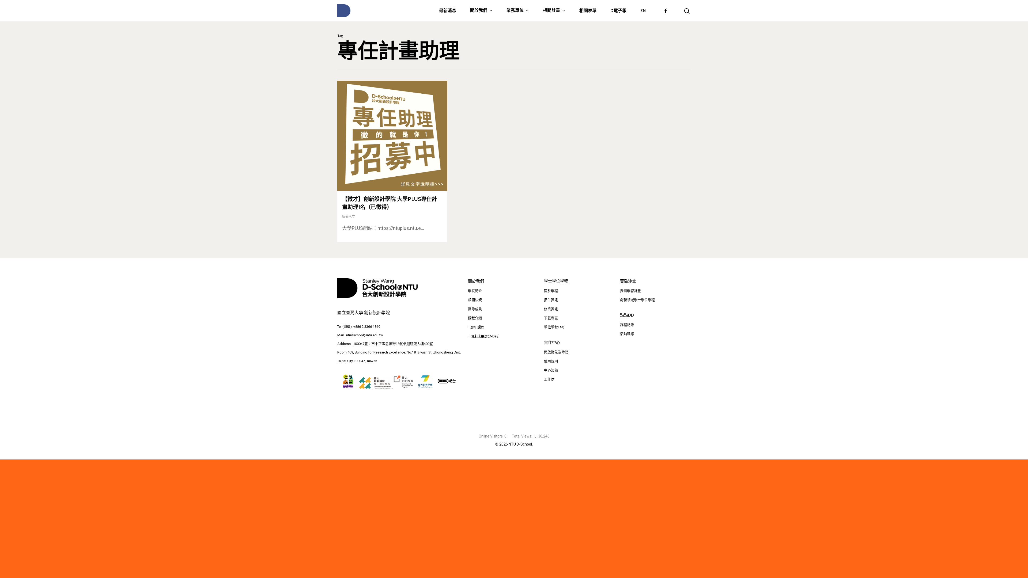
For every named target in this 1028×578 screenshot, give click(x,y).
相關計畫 (551, 10)
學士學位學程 (556, 281)
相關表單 (587, 11)
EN (643, 11)
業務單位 (515, 10)
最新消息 (447, 11)
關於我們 (478, 10)
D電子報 (618, 11)
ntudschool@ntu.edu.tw (364, 335)
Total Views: (522, 436)
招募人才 (348, 216)
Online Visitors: (491, 436)
